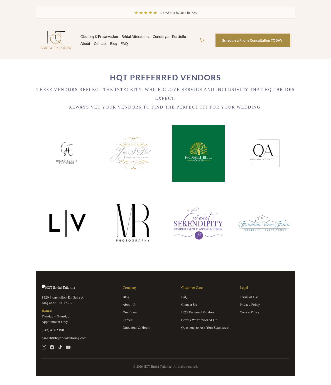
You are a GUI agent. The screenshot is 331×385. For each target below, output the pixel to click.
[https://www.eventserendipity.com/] (198, 223)
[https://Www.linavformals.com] (67, 223)
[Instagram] (44, 347)
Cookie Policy (250, 312)
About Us (129, 304)
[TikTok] (60, 347)
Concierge (160, 36)
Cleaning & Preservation (99, 36)
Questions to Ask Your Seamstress (205, 327)
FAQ (124, 43)
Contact (100, 43)
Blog (113, 43)
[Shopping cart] (202, 40)
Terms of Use (249, 296)
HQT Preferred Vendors (197, 312)
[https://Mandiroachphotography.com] (133, 223)
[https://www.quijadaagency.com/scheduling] (264, 153)
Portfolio (179, 36)
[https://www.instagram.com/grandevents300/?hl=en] (67, 153)
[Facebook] (52, 347)
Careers (128, 319)
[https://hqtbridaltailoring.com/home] (56, 40)
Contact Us (189, 304)
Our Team (130, 312)
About (85, 43)
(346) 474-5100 (53, 329)
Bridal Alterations (135, 36)
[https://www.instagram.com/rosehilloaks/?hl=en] (198, 153)
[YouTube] (68, 347)
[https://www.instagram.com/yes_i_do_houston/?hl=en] (133, 153)
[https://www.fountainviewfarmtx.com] (264, 223)
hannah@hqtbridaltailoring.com (64, 337)
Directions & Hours (136, 327)
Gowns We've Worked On (199, 319)
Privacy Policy (250, 304)
